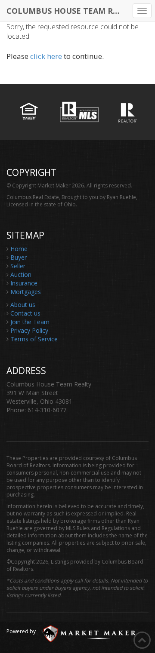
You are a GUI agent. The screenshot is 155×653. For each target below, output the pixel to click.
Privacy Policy (29, 330)
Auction (20, 274)
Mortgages (25, 292)
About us (22, 304)
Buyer (18, 257)
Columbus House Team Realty (66, 10)
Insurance (23, 283)
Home (19, 249)
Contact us (25, 313)
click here (46, 56)
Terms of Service (34, 339)
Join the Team (30, 322)
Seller (17, 266)
